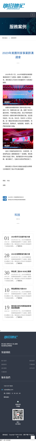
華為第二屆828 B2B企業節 (21, 271)
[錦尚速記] (13, 6)
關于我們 (4, 361)
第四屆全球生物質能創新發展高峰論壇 (16, 199)
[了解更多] (19, 246)
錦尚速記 (4, 38)
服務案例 (13, 38)
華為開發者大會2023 (19, 288)
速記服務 (4, 368)
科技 (8, 180)
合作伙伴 (32, 368)
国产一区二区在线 (5, 440)
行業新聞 (32, 364)
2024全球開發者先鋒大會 (20, 254)
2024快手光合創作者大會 (20, 237)
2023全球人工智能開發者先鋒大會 (16, 197)
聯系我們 (32, 361)
